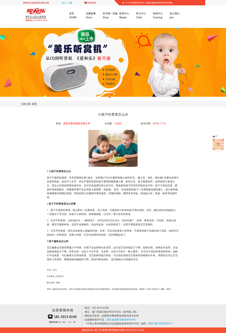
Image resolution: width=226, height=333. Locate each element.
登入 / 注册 (67, 2)
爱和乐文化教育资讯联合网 (36, 2)
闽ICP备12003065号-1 (161, 323)
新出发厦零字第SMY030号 (121, 319)
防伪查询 (91, 2)
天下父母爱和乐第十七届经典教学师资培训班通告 (148, 2)
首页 (34, 104)
